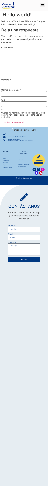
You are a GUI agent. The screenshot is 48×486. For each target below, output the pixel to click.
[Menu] (42, 5)
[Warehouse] (40, 173)
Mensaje (12, 242)
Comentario (7, 47)
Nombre (6, 80)
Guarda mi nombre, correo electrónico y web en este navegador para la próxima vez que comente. (23, 115)
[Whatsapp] (34, 169)
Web (3, 100)
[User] (43, 169)
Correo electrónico (11, 90)
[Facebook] (38, 169)
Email (10, 234)
